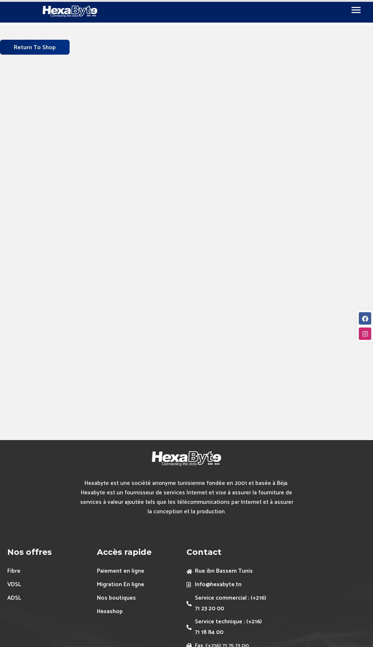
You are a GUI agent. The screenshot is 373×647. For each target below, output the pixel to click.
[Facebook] (365, 318)
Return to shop (35, 47)
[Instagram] (365, 334)
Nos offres (29, 552)
